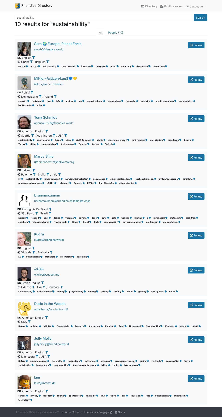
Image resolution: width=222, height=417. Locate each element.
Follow (197, 45)
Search (200, 17)
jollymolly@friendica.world (51, 344)
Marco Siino (44, 156)
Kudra (39, 234)
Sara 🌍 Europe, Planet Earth (58, 44)
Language (196, 6)
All (100, 32)
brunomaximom (47, 195)
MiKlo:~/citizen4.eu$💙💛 (55, 78)
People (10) (115, 32)
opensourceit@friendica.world (54, 123)
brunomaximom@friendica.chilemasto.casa (62, 201)
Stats (121, 412)
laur (37, 377)
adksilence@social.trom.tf (51, 309)
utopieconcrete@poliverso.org (54, 162)
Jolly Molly (43, 338)
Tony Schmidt (45, 117)
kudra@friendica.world (49, 240)
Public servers (173, 6)
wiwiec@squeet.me (46, 274)
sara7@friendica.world (48, 49)
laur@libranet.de (45, 383)
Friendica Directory (36, 5)
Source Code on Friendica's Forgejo (86, 412)
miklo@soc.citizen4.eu (48, 84)
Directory (150, 6)
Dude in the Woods (50, 304)
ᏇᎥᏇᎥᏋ (39, 269)
